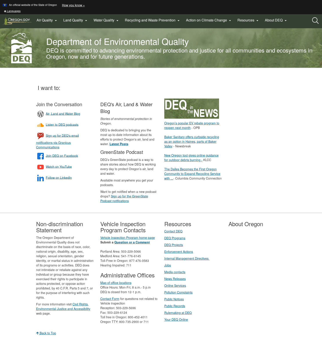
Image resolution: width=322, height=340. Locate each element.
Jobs (167, 265)
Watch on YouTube (59, 166)
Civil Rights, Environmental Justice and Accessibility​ (63, 306)
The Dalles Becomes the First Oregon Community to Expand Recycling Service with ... (192, 173)
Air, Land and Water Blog (63, 113)
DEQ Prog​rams (174, 238)
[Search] (315, 20)
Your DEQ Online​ (176, 319)
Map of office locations (115, 282)
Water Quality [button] (107, 20)
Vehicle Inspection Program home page (127, 237)
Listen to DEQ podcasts (62, 124)
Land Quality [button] (75, 20)
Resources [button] (248, 20)
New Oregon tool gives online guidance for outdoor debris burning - (191, 157)
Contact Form (109, 298)
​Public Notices (174, 299)
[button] (12, 11)
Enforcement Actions (178, 251)
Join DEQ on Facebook (62, 155)
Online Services (175, 285)
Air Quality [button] (47, 20)
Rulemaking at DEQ (178, 312)
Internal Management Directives (186, 258)
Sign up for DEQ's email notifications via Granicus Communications (57, 141)
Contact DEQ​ (173, 231)
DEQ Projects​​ (173, 245)
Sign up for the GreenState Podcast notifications (124, 198)
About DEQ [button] (276, 20)
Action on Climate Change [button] (209, 20)
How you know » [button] (73, 5)
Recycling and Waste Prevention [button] (153, 20)
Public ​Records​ (174, 306)
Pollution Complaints (178, 292)
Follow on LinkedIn (59, 177)
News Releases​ (175, 279)
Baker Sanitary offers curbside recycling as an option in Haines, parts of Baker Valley (191, 141)
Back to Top (47, 333)
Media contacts (174, 272)
